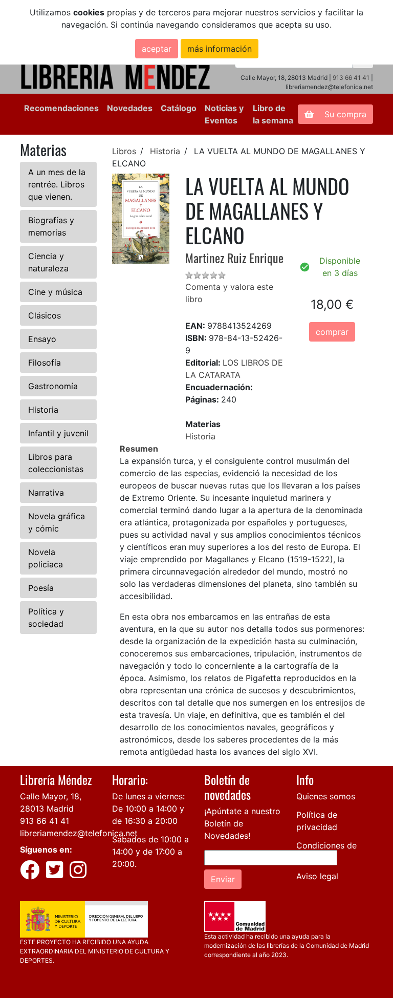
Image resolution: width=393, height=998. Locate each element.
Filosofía (44, 362)
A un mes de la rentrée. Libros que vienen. (56, 184)
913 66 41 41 (351, 77)
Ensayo (42, 339)
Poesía (41, 588)
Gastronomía (53, 386)
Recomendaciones (61, 108)
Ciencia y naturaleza (48, 262)
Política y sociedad (46, 617)
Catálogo (178, 108)
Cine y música (55, 292)
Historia (43, 410)
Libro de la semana (273, 114)
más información (219, 49)
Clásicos (44, 315)
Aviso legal (317, 876)
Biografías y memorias (51, 226)
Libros (124, 151)
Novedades (129, 108)
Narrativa (46, 492)
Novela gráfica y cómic (56, 522)
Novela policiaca (45, 558)
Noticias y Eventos (224, 114)
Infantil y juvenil (58, 433)
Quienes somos (325, 796)
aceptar (156, 49)
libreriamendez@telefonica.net (79, 833)
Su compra (344, 114)
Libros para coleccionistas (55, 463)
